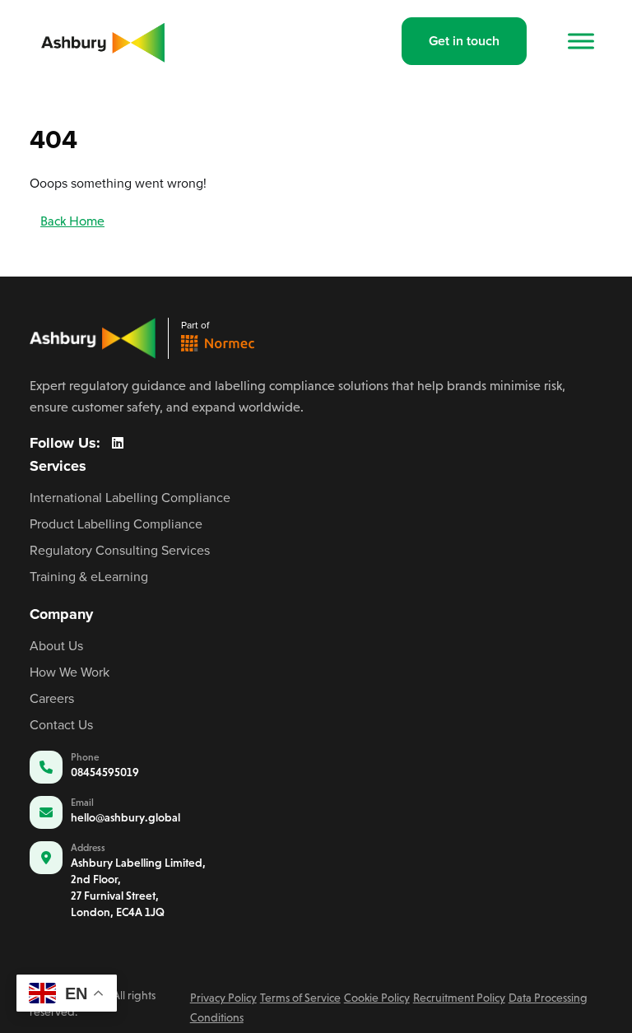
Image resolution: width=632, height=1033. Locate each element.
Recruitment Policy (459, 997)
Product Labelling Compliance (116, 523)
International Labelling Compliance (130, 497)
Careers (52, 698)
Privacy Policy (223, 997)
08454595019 (105, 772)
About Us (56, 645)
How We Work (69, 672)
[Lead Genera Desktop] (103, 39)
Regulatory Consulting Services (120, 550)
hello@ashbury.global (125, 817)
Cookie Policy (377, 997)
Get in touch (464, 40)
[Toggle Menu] (581, 41)
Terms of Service (300, 997)
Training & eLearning (89, 576)
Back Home (72, 221)
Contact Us (61, 724)
